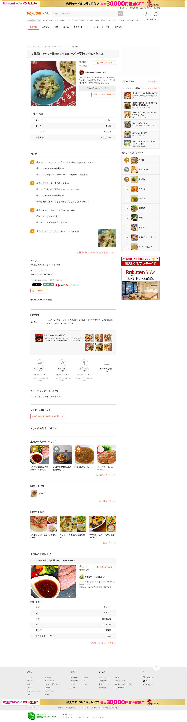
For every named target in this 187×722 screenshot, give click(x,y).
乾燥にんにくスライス (116, 20)
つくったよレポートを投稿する (103, 94)
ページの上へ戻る (156, 667)
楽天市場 (157, 8)
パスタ (73, 684)
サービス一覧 (67, 717)
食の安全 (118, 27)
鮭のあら (83, 20)
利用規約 (48, 687)
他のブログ (76, 285)
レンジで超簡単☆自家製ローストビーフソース (53, 560)
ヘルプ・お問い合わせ (52, 684)
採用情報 (93, 708)
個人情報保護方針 (71, 708)
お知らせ (48, 694)
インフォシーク (122, 8)
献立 (56, 27)
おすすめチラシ (145, 8)
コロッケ (75, 20)
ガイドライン (49, 691)
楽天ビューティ (104, 684)
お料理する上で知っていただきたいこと (95, 252)
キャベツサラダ (67, 323)
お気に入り (146, 15)
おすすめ (33, 27)
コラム (66, 27)
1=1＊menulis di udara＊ (54, 335)
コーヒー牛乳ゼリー (132, 20)
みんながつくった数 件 (97, 88)
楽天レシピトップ (34, 46)
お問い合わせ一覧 (82, 717)
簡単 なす (104, 20)
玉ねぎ (63, 46)
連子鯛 (45, 20)
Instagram (149, 684)
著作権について (83, 708)
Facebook (149, 677)
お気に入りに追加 (106, 63)
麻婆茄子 (90, 20)
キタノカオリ (53, 20)
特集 (28, 694)
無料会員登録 (152, 19)
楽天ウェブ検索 (120, 681)
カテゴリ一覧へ (106, 501)
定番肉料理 (74, 677)
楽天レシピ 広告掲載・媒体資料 (108, 708)
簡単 (85, 681)
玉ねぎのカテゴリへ (104, 475)
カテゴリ (45, 27)
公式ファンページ (81, 27)
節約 (85, 684)
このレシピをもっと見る (102, 643)
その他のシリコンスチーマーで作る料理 (84, 320)
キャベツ (39, 120)
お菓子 (73, 687)
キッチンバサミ (60, 320)
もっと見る (152, 81)
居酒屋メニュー (65, 20)
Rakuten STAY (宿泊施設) (123, 684)
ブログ (117, 677)
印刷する (41, 291)
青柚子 (97, 20)
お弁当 (85, 677)
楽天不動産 (102, 681)
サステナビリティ (98, 717)
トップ (29, 677)
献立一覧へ (108, 543)
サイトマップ (49, 681)
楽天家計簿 (134, 8)
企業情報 (60, 708)
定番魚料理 (74, 681)
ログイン (156, 15)
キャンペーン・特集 (101, 27)
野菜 (56, 46)
